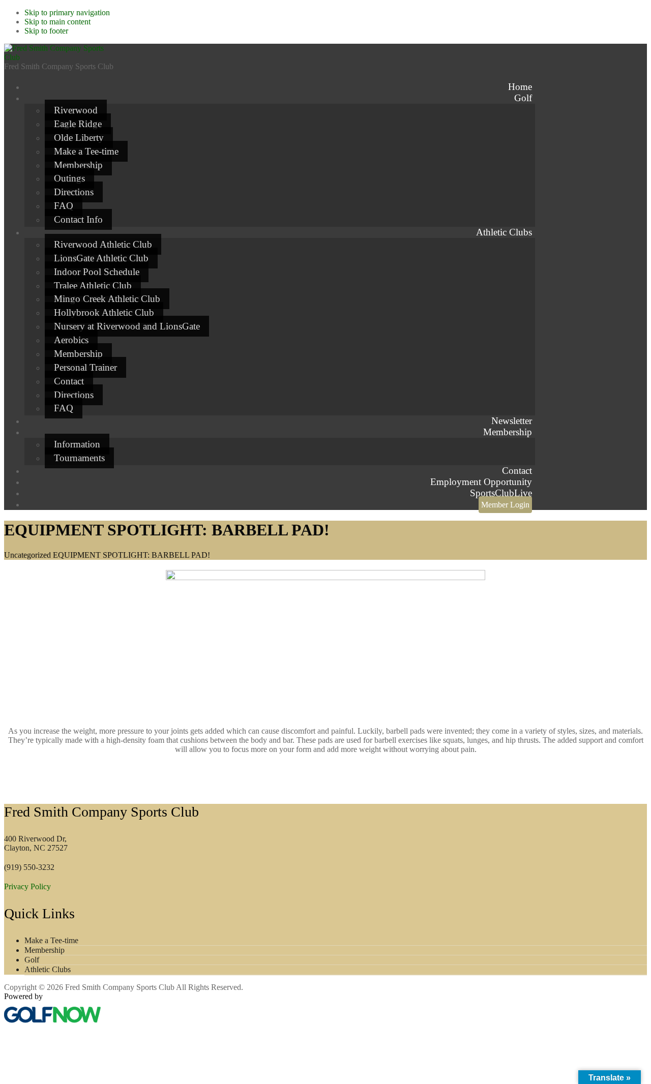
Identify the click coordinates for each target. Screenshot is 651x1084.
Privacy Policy (27, 886)
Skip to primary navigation (67, 12)
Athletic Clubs (47, 969)
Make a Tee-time (51, 940)
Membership (44, 950)
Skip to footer (46, 30)
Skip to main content (57, 21)
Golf (31, 959)
